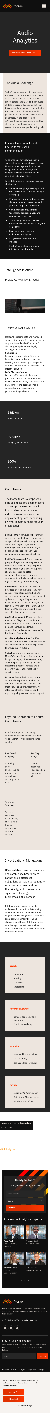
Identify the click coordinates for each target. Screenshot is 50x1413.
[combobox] (25, 1201)
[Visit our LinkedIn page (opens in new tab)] (4, 1327)
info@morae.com (30, 1320)
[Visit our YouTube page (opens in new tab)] (10, 1327)
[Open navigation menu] (44, 6)
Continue (11, 1208)
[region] (25, 1392)
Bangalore (23, 1369)
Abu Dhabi (5, 1369)
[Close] (47, 1375)
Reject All (13, 1399)
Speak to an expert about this (23, 52)
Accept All (13, 1392)
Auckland (14, 1369)
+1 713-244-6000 (11, 1320)
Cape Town (32, 1369)
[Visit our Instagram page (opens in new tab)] (16, 1327)
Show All (25, 1280)
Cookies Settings (25, 1406)
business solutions (18, 1311)
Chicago (41, 1369)
